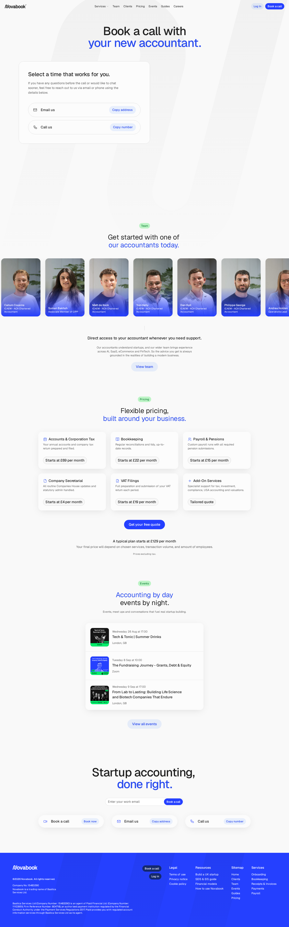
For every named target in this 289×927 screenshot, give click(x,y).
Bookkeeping (259, 879)
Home (235, 874)
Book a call (173, 802)
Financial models (206, 884)
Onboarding (258, 874)
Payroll (255, 893)
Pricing (235, 898)
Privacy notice (178, 879)
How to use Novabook (209, 888)
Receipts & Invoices (263, 884)
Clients (235, 879)
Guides (235, 893)
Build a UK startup (206, 874)
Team (234, 884)
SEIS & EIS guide (205, 879)
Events (235, 888)
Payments (257, 888)
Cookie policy (177, 884)
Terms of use (177, 874)
